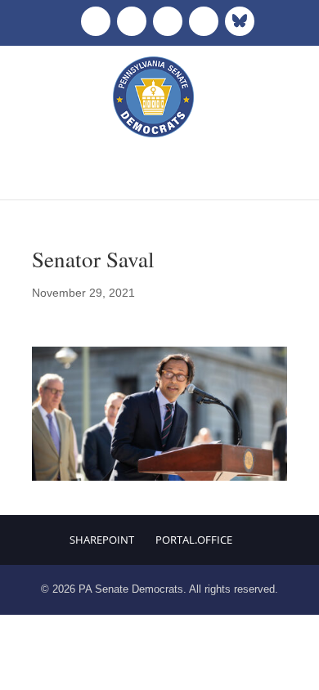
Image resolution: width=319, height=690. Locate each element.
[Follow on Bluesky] (239, 21)
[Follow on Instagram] (167, 21)
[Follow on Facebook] (95, 21)
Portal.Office (193, 539)
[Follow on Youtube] (203, 21)
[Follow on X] (131, 21)
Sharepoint (102, 539)
